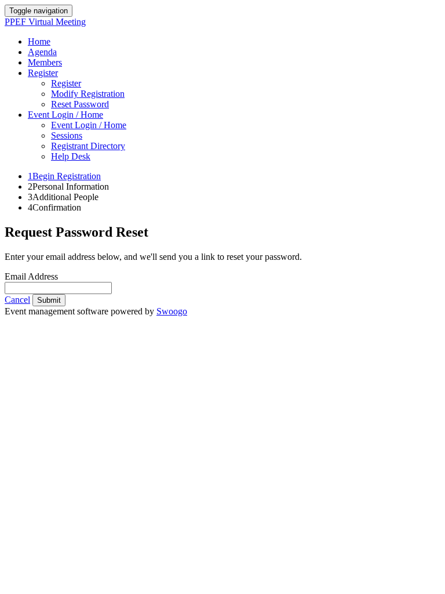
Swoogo (171, 311)
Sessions (66, 135)
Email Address (31, 276)
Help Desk (70, 156)
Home (39, 41)
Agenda (42, 52)
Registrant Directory (88, 146)
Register (43, 73)
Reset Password (80, 104)
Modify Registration (88, 94)
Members (45, 62)
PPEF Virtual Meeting (45, 22)
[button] (17, 300)
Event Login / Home (65, 114)
